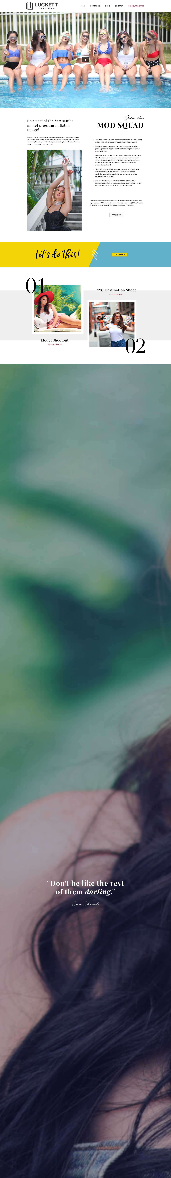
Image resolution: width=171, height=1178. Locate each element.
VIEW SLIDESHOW (55, 344)
